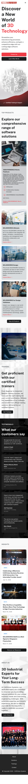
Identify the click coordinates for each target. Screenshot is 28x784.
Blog (5, 601)
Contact (14, 767)
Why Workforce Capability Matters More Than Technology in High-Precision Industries (14, 607)
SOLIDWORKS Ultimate (11, 228)
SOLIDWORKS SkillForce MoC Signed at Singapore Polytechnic (13, 639)
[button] (25, 2)
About (14, 756)
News (5, 567)
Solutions (14, 760)
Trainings (14, 764)
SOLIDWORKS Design (10, 265)
